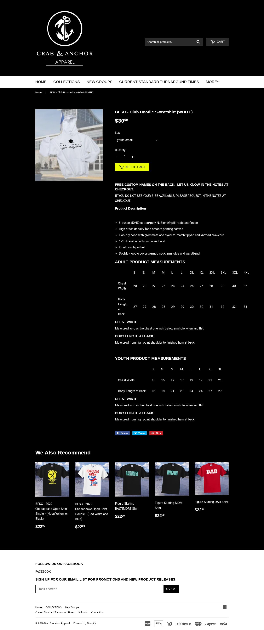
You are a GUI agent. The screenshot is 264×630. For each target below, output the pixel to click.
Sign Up (171, 588)
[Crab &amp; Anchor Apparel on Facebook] (225, 607)
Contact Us (97, 612)
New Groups (99, 82)
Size (117, 132)
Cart (220, 41)
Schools (83, 612)
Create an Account (217, 32)
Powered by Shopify (84, 623)
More (211, 82)
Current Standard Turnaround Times (159, 82)
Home (41, 82)
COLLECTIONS (66, 82)
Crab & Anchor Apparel (57, 623)
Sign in (196, 32)
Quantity (120, 150)
